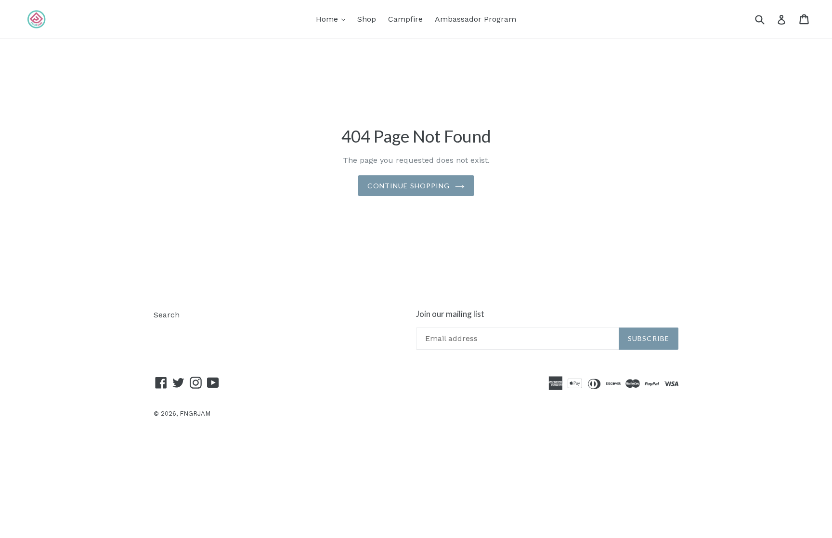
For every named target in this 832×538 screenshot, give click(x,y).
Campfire (405, 19)
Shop (366, 19)
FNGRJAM (195, 413)
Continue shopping (408, 186)
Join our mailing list (450, 314)
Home (333, 19)
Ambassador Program (475, 19)
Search (167, 314)
